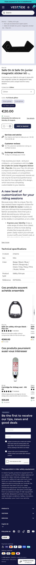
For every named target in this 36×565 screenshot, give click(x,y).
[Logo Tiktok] (23, 531)
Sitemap (4, 561)
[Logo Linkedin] (28, 531)
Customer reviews (12, 144)
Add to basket (22, 126)
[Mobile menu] (5, 7)
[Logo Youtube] (33, 531)
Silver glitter (7, 101)
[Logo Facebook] (14, 531)
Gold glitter (19, 101)
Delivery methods (7, 550)
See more (5, 242)
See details (30, 118)
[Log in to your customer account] (28, 7)
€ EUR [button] (4, 537)
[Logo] (18, 7)
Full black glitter (8, 105)
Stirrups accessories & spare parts (16, 24)
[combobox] (18, 13)
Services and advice (13, 135)
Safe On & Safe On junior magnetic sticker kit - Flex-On (18, 27)
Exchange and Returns (14, 152)
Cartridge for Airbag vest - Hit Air (14, 388)
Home (4, 21)
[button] (5, 525)
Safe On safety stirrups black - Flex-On (14, 328)
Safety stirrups (13, 21)
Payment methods (7, 544)
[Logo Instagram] (19, 531)
